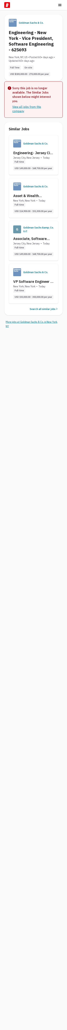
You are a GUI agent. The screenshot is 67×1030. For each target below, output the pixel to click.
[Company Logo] (17, 144)
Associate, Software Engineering (30, 238)
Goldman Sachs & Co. (31, 22)
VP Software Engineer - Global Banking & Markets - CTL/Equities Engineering (32, 281)
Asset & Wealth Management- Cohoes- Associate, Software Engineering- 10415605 (32, 195)
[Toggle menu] (60, 5)
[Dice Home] (7, 5)
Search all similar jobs (42, 309)
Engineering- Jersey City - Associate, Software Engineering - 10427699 (33, 152)
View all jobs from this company (26, 109)
